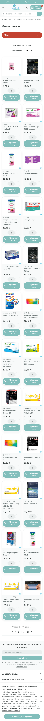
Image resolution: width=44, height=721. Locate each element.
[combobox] (19, 14)
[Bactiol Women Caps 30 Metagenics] (32, 112)
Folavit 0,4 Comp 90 (31, 173)
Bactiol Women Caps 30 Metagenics (31, 127)
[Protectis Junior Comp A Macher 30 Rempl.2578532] (11, 489)
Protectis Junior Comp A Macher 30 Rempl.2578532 (11, 506)
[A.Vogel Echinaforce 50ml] (32, 538)
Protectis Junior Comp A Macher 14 (11, 600)
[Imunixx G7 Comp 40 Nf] (32, 585)
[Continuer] (31, 632)
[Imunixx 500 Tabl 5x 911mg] (32, 66)
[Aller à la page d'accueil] (15, 7)
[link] (12, 632)
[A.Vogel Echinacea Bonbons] (11, 66)
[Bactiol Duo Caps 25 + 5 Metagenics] (32, 347)
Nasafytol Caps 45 (30, 220)
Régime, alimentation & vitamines (21, 19)
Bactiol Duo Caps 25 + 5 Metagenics (32, 363)
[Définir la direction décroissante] (31, 50)
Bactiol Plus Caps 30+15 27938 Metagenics (9, 364)
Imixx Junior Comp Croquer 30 (10, 411)
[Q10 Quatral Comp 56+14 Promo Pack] (32, 301)
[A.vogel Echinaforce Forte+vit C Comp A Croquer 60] (11, 206)
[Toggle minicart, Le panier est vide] (32, 7)
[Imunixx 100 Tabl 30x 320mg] (32, 254)
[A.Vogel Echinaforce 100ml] (11, 159)
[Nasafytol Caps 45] (32, 206)
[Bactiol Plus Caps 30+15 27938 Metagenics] (11, 347)
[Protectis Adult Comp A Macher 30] (32, 396)
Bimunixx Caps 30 (30, 504)
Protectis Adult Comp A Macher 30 (32, 411)
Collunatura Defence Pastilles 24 (10, 127)
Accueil (4, 19)
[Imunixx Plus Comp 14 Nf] (32, 443)
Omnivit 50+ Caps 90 (10, 315)
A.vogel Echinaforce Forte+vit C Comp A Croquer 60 (10, 222)
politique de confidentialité (26, 665)
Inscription (22, 658)
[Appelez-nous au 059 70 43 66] (27, 8)
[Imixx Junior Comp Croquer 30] (11, 396)
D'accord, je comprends (22, 716)
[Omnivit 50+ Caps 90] (11, 301)
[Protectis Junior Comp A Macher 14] (11, 585)
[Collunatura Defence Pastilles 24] (11, 112)
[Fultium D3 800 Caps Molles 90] (11, 254)
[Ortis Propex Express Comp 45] (11, 538)
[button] (22, 35)
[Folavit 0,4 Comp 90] (32, 159)
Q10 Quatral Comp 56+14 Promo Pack (31, 316)
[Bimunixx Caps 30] (32, 489)
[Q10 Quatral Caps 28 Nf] (11, 443)
